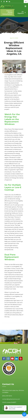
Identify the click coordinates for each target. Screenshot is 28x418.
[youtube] (6, 1)
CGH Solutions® (11, 302)
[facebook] (1, 1)
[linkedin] (9, 1)
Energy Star (20, 167)
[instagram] (4, 1)
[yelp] (20, 358)
